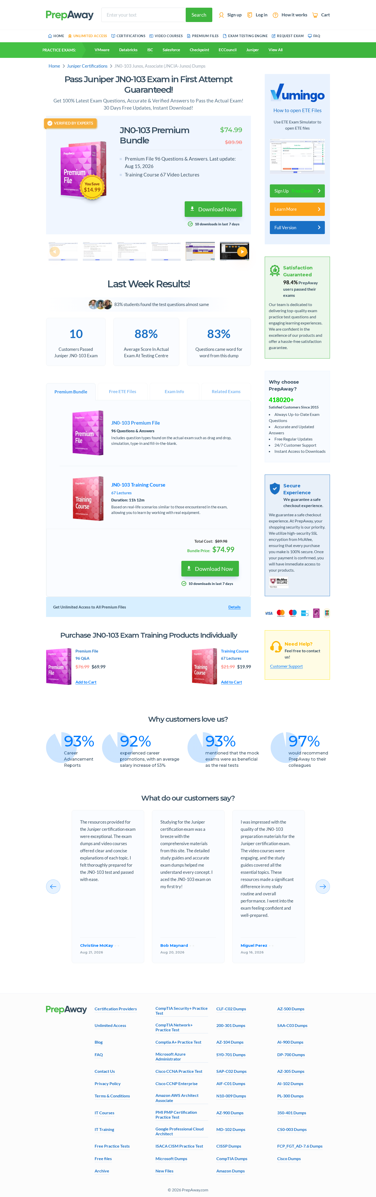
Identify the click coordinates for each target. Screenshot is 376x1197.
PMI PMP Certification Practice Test (176, 1114)
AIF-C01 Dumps (230, 1083)
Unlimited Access (110, 1025)
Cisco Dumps (289, 1158)
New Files (164, 1170)
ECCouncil (227, 49)
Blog (99, 1042)
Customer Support (286, 666)
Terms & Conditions (112, 1095)
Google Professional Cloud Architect (180, 1131)
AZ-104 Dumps (230, 1042)
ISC (150, 49)
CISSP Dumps (228, 1145)
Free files (103, 1158)
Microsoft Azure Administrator (171, 1056)
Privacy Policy (108, 1083)
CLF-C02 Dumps (231, 1008)
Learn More (285, 209)
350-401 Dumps (291, 1112)
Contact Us (105, 1071)
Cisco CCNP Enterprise (177, 1083)
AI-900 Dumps (290, 1042)
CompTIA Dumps (231, 1158)
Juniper (252, 49)
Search (199, 15)
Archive (102, 1170)
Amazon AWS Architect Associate (177, 1097)
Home (54, 66)
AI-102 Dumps (290, 1083)
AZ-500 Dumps (290, 1008)
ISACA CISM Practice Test (179, 1145)
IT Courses (104, 1112)
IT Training (104, 1129)
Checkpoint (199, 49)
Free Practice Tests (112, 1145)
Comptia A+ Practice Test (178, 1042)
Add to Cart (85, 681)
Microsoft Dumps (171, 1158)
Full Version (285, 227)
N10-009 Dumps (231, 1095)
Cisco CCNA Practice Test (179, 1071)
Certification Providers (116, 1008)
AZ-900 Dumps (230, 1112)
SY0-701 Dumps (231, 1054)
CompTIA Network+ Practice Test (174, 1027)
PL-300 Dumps (290, 1095)
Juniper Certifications (87, 66)
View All (276, 49)
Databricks (128, 49)
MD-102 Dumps (230, 1129)
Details (234, 607)
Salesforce (171, 49)
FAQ (99, 1054)
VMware (102, 49)
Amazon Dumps (230, 1170)
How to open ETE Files (297, 110)
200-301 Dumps (230, 1025)
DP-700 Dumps (291, 1054)
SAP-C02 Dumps (231, 1071)
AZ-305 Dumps (290, 1071)
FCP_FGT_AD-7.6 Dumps (300, 1145)
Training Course (235, 651)
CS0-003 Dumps (292, 1129)
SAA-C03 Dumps (292, 1025)
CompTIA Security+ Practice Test (182, 1010)
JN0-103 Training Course (138, 485)
